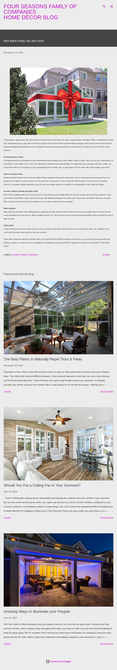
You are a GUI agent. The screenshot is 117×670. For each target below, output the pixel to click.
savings (33, 255)
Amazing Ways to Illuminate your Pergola (37, 611)
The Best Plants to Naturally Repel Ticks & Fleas (43, 359)
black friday (20, 255)
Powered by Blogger (60, 661)
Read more (107, 392)
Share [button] (106, 255)
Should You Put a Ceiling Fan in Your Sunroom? (42, 485)
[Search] (104, 5)
